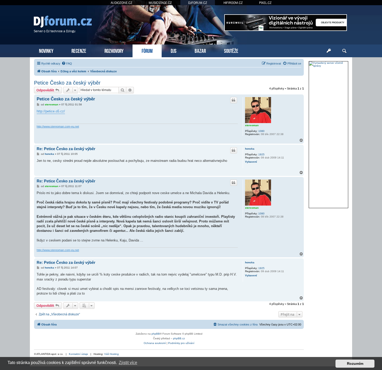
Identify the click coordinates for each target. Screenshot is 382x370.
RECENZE (78, 50)
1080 (261, 131)
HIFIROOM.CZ (233, 3)
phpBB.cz (179, 338)
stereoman (252, 125)
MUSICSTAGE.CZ (160, 3)
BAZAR (200, 50)
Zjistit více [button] (128, 362)
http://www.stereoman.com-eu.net (58, 126)
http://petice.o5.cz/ (51, 111)
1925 (261, 154)
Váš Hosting (111, 354)
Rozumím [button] (355, 363)
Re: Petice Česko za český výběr (66, 148)
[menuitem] (67, 63)
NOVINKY (46, 50)
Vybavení (251, 161)
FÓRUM (147, 50)
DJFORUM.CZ (197, 3)
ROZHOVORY (113, 50)
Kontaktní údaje (78, 354)
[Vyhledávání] (344, 51)
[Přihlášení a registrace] (329, 51)
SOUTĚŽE (231, 50)
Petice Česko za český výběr (67, 83)
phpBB (156, 333)
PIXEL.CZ (265, 3)
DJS (173, 50)
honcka (249, 148)
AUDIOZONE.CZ (121, 3)
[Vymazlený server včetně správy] (328, 64)
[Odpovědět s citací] (233, 100)
